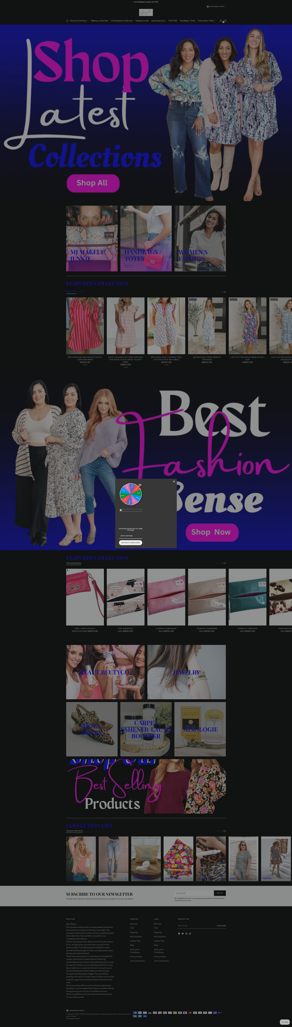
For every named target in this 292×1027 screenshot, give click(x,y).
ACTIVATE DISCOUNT (130, 542)
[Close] (174, 481)
